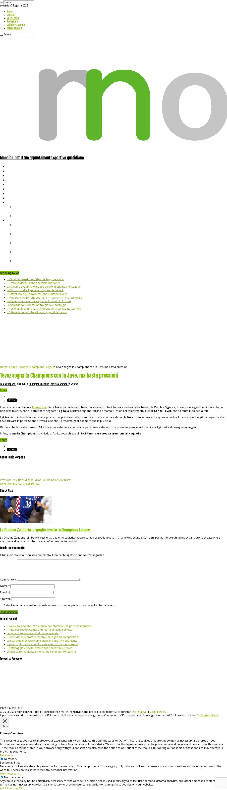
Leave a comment (59, 384)
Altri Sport (14, 175)
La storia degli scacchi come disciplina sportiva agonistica (42, 640)
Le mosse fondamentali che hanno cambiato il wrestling (41, 651)
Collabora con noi (16, 24)
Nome (5, 586)
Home (10, 11)
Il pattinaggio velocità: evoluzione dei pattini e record (39, 648)
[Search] (1, 2)
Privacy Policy (14, 28)
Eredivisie (20, 251)
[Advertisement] (113, 340)
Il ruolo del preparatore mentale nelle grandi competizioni (43, 637)
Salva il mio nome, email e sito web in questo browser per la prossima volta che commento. (60, 605)
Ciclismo (12, 171)
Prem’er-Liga (22, 260)
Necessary (10, 759)
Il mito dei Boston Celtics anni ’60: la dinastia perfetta (39, 629)
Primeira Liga (22, 256)
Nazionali (13, 180)
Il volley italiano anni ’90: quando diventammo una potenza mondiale (49, 626)
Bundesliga (21, 242)
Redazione (12, 21)
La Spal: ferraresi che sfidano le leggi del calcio (35, 279)
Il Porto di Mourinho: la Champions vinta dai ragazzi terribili (44, 308)
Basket (18, 215)
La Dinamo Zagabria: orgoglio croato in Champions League (44, 286)
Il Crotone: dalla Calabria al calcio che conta (33, 283)
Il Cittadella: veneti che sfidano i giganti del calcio (37, 312)
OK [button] (198, 715)
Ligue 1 (18, 247)
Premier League (24, 233)
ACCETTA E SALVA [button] (11, 788)
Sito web (5, 599)
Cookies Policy (210, 715)
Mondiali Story (17, 189)
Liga (16, 238)
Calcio (11, 198)
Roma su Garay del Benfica (20, 483)
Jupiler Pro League (26, 265)
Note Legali (13, 18)
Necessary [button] (6, 755)
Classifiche (14, 220)
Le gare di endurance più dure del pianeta (32, 633)
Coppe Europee (18, 367)
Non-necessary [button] (9, 773)
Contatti (11, 14)
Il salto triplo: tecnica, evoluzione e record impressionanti (42, 644)
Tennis (17, 211)
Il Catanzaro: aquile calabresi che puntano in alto (37, 294)
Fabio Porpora (8, 384)
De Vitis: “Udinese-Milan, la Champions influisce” (35, 480)
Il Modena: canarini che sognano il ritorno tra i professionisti (44, 297)
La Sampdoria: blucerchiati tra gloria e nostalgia (36, 305)
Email (4, 592)
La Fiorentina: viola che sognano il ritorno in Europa (39, 301)
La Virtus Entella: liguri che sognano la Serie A (35, 290)
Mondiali (12, 184)
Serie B (18, 229)
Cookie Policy (158, 712)
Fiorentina (39, 407)
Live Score (14, 202)
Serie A (18, 224)
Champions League (42, 367)
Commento (8, 579)
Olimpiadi (13, 193)
